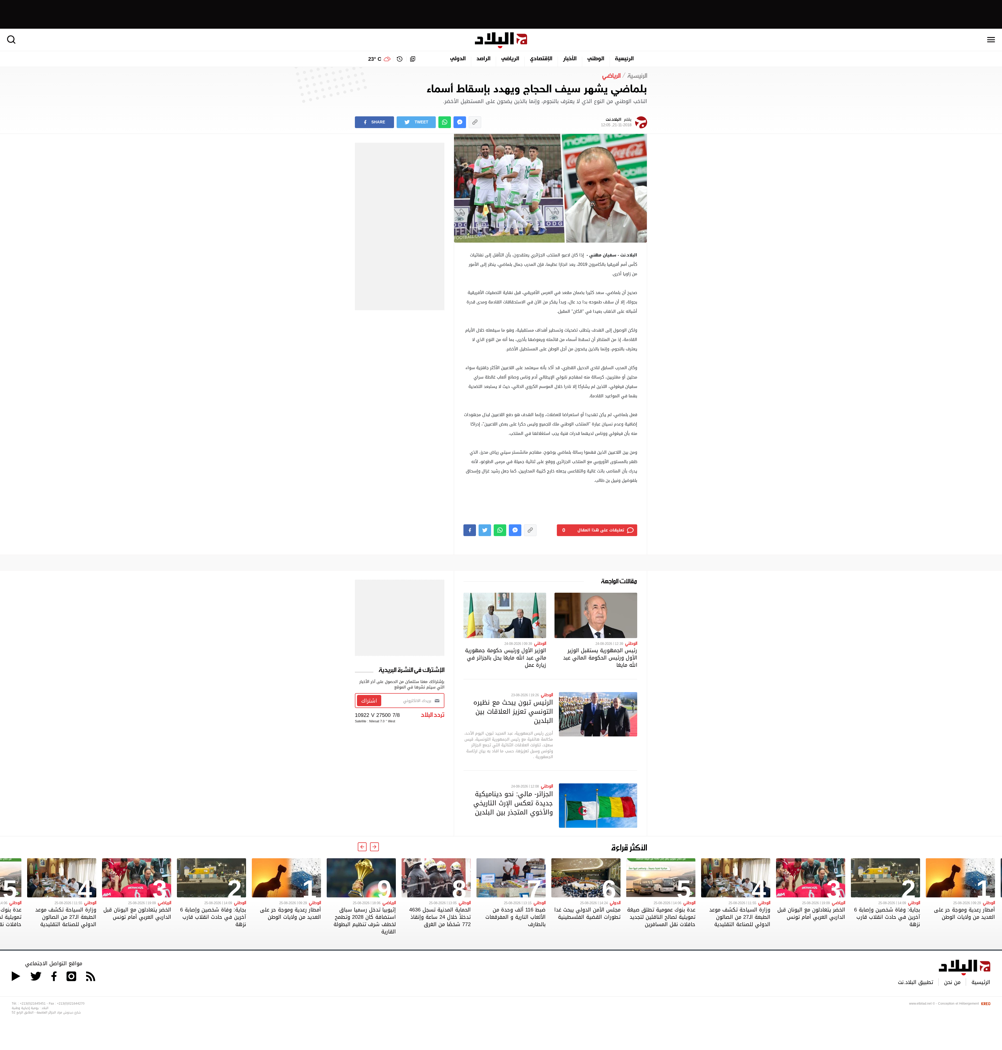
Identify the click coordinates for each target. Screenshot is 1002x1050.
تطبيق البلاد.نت (915, 982)
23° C (374, 59)
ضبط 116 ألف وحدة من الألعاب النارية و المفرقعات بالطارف (515, 917)
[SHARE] (469, 530)
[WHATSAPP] (444, 122)
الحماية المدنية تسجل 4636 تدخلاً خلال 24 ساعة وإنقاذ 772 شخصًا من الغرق (440, 917)
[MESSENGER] (460, 122)
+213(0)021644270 (71, 1003)
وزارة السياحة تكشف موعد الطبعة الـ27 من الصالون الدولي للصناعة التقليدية (739, 917)
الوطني (595, 59)
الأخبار (570, 59)
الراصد (483, 59)
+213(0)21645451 (33, 1003)
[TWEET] (485, 530)
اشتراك (369, 700)
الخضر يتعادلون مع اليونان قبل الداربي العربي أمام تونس (811, 913)
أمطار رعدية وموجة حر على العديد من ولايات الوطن (964, 913)
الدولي (458, 59)
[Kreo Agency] (985, 1003)
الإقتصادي (541, 59)
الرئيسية (624, 59)
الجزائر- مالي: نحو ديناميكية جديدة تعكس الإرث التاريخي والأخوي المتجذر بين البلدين (513, 803)
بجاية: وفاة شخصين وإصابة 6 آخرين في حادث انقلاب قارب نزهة (887, 917)
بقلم (616, 122)
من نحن (952, 982)
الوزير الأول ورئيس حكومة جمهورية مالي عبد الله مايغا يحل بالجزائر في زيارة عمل (505, 658)
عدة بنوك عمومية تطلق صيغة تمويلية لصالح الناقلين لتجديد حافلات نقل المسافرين (661, 917)
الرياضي (510, 59)
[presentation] (374, 846)
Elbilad (501, 40)
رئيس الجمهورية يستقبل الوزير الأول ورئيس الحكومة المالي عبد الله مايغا (600, 658)
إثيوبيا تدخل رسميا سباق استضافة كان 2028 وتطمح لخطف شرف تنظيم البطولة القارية (364, 920)
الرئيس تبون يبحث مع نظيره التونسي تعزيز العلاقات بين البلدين (513, 711)
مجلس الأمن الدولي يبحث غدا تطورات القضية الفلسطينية (587, 913)
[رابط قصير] (475, 122)
